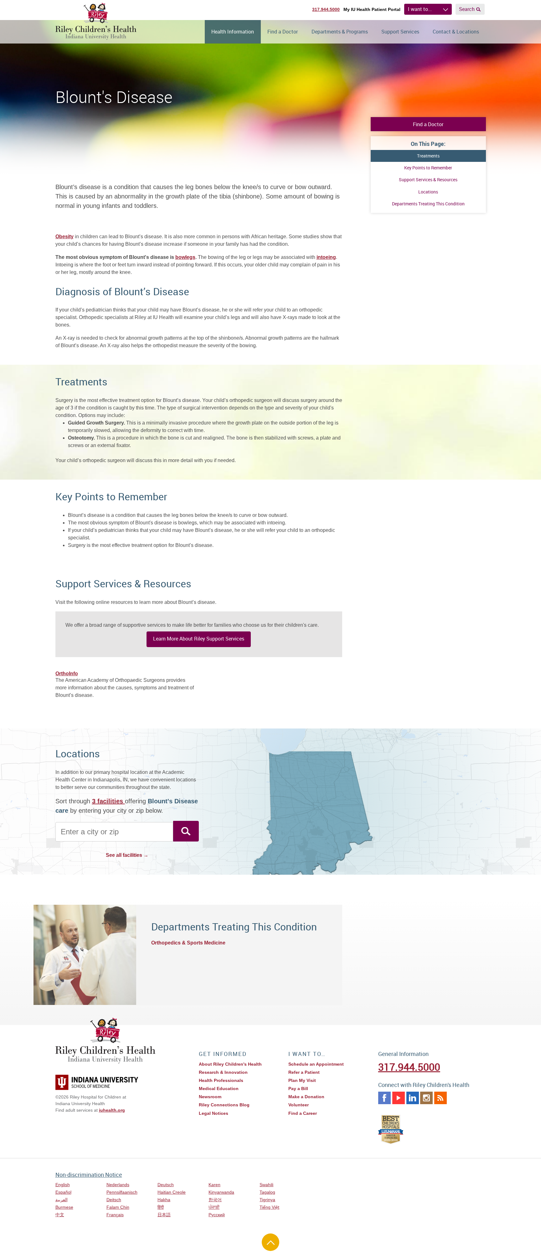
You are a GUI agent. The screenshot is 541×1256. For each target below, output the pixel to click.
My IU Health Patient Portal (371, 9)
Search (467, 9)
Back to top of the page (270, 1242)
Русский (217, 1214)
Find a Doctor (282, 31)
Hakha (163, 1199)
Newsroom (210, 1096)
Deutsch (165, 1184)
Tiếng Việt (269, 1207)
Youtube (398, 1098)
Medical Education (219, 1088)
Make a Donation (306, 1096)
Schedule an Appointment (316, 1064)
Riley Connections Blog (224, 1104)
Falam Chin (117, 1207)
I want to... (420, 9)
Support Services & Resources (428, 180)
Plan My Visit (302, 1080)
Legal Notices (213, 1113)
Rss (440, 1098)
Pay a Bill (298, 1088)
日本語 (164, 1214)
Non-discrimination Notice (88, 1174)
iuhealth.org (112, 1110)
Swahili (266, 1184)
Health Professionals (221, 1080)
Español (63, 1192)
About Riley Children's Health (230, 1064)
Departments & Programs (340, 31)
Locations (428, 192)
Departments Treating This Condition (428, 204)
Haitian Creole (171, 1192)
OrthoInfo (66, 673)
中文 (59, 1214)
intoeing (326, 257)
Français (115, 1214)
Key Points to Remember (428, 168)
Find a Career (302, 1113)
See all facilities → (127, 855)
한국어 (215, 1199)
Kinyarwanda (221, 1192)
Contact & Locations (456, 31)
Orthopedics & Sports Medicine (188, 942)
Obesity (64, 236)
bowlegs (185, 257)
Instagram (426, 1098)
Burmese (64, 1207)
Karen (214, 1184)
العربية (61, 1199)
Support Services (400, 31)
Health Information (232, 31)
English (62, 1184)
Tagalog (267, 1192)
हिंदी (160, 1207)
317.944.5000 (326, 9)
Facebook (384, 1098)
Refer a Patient (304, 1072)
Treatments (428, 156)
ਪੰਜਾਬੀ (214, 1207)
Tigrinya (267, 1199)
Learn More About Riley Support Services (198, 638)
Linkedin (412, 1098)
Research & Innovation (223, 1072)
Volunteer (298, 1104)
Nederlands (117, 1184)
